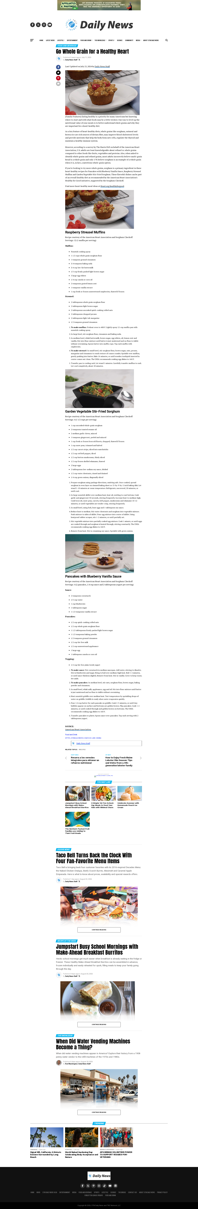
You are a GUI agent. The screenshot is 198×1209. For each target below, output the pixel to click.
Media (138, 40)
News (38, 1192)
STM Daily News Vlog (50, 1192)
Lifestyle (60, 40)
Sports (111, 40)
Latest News (50, 40)
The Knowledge (100, 40)
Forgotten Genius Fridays (93, 1195)
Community (129, 40)
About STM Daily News (151, 40)
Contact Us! (132, 1192)
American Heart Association (78, 729)
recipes (82, 749)
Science (119, 40)
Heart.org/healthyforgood (112, 186)
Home (41, 40)
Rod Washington (71, 1064)
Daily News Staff (71, 60)
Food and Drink (85, 40)
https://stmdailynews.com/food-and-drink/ (83, 738)
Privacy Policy (162, 1192)
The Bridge (122, 1192)
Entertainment (72, 40)
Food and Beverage (85, 1192)
